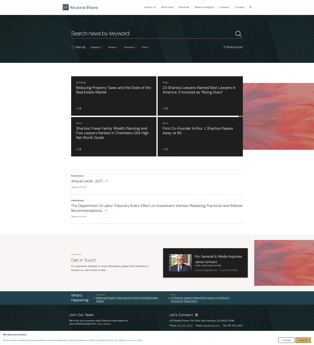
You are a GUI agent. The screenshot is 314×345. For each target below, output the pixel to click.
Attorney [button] (128, 47)
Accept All (303, 340)
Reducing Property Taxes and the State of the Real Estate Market (127, 299)
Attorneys (167, 7)
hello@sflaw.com (211, 325)
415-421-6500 (185, 325)
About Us (150, 7)
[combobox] (96, 47)
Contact (240, 7)
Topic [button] (144, 47)
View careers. (104, 323)
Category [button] (95, 47)
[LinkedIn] (196, 315)
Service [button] (112, 47)
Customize (286, 340)
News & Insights (204, 7)
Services (184, 7)
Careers (224, 7)
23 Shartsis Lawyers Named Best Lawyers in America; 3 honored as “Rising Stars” (200, 299)
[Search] (250, 7)
